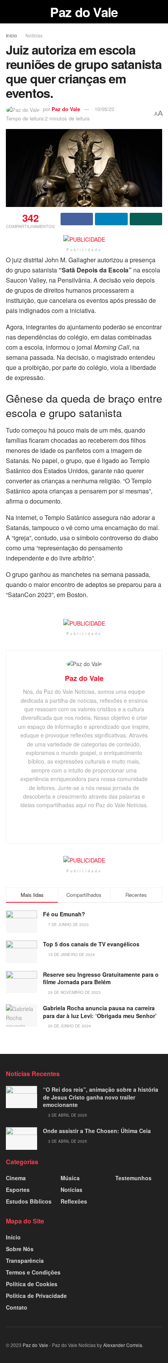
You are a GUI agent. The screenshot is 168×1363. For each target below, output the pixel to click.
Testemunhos (133, 1178)
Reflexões (74, 1201)
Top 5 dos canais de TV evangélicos (91, 944)
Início (11, 35)
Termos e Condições (33, 1272)
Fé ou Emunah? (64, 914)
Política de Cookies (31, 1284)
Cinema (16, 1178)
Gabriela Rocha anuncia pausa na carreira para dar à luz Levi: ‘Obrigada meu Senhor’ (100, 1012)
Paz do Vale (84, 11)
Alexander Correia (122, 1345)
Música (70, 1178)
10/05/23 (104, 109)
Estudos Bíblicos (29, 1201)
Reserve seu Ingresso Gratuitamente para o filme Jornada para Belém (101, 978)
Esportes (18, 1189)
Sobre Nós (20, 1249)
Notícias (34, 35)
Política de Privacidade (36, 1295)
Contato (16, 1307)
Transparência (25, 1260)
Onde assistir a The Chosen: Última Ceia (97, 1131)
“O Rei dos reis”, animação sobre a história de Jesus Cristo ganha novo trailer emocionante (100, 1096)
